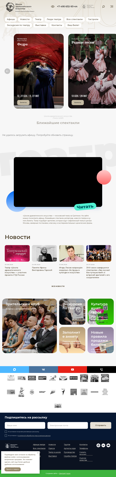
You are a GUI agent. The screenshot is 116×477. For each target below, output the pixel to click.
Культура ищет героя (99, 308)
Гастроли (93, 19)
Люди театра (54, 19)
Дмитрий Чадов (64, 473)
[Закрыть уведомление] (38, 453)
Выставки (40, 25)
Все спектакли (74, 19)
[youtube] (72, 369)
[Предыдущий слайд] (7, 71)
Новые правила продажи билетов (99, 338)
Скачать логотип (82, 453)
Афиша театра (39, 445)
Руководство (69, 452)
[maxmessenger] (14, 369)
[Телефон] (101, 369)
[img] (88, 6)
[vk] (43, 369)
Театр (38, 19)
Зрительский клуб (23, 304)
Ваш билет (73, 25)
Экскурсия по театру (18, 25)
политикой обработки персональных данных (34, 435)
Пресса (51, 448)
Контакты (57, 25)
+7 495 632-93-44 (67, 6)
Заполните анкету (71, 334)
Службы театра (70, 456)
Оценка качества (83, 459)
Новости (25, 19)
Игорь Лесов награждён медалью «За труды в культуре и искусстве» (71, 270)
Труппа (67, 445)
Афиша (11, 19)
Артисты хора (70, 448)
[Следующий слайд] (108, 71)
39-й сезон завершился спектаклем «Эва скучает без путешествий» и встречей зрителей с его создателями (98, 272)
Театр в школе (54, 452)
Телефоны (83, 448)
